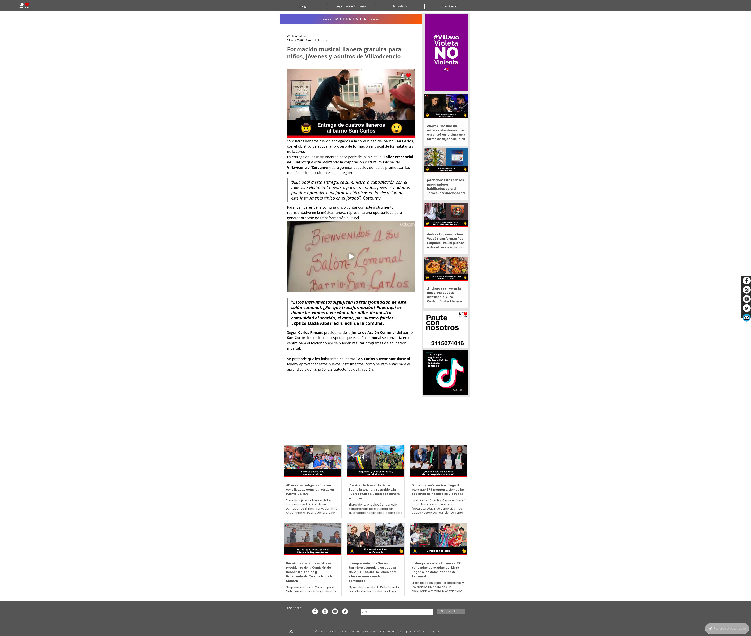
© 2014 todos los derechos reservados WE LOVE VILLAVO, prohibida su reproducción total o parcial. (378, 631)
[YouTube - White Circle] (747, 299)
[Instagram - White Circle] (747, 290)
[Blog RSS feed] (291, 631)
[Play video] (351, 256)
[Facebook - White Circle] (747, 280)
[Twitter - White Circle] (747, 308)
